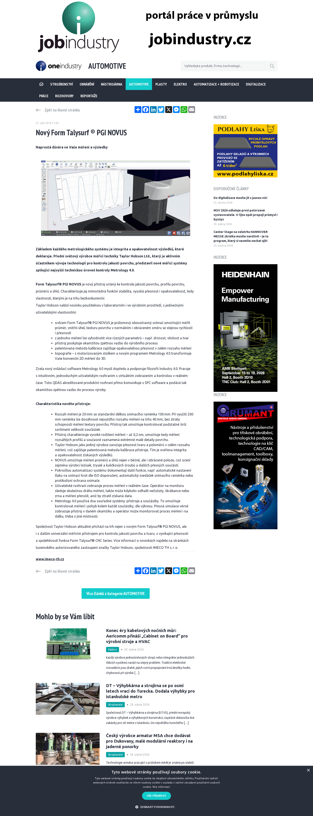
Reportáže (88, 95)
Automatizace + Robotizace (216, 84)
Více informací (161, 787)
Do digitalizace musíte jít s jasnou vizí (240, 198)
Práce (43, 95)
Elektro (180, 84)
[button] (156, 807)
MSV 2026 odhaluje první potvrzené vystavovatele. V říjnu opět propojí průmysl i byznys (245, 215)
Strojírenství (115, 704)
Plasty (161, 84)
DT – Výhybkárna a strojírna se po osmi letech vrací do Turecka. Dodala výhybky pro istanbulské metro (150, 691)
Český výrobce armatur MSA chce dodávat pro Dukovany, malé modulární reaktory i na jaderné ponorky (149, 741)
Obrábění (87, 84)
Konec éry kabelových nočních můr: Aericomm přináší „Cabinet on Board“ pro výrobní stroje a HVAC (147, 636)
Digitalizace (256, 84)
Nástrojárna (111, 84)
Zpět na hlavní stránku (62, 110)
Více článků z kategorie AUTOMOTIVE (115, 593)
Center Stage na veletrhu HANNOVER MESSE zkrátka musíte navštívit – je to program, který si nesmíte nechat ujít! (241, 236)
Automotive (139, 84)
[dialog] (156, 791)
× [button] (308, 770)
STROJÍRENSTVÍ (61, 84)
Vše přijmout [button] (156, 795)
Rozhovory (64, 95)
